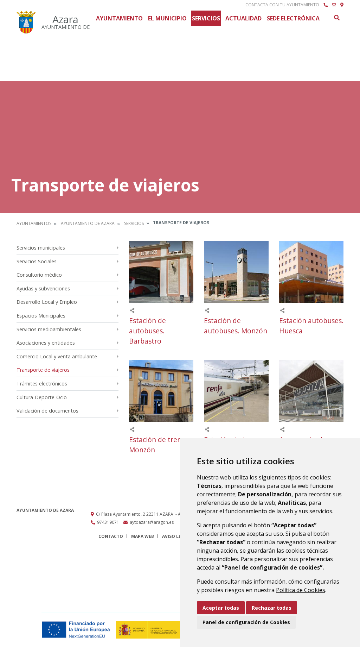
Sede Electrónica (293, 18)
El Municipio (167, 18)
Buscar (336, 18)
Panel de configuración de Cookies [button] (246, 622)
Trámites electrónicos (42, 383)
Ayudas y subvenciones (43, 288)
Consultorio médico (39, 274)
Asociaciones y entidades (46, 342)
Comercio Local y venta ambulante (57, 356)
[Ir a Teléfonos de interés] (325, 5)
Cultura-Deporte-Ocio (42, 397)
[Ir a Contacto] (334, 5)
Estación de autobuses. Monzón (235, 325)
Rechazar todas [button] (271, 607)
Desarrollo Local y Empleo (47, 302)
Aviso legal (175, 536)
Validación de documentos (47, 410)
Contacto (110, 536)
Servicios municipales (41, 247)
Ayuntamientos (34, 223)
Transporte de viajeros (43, 369)
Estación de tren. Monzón (156, 444)
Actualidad (243, 18)
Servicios (206, 18)
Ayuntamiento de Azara (88, 223)
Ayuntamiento (119, 18)
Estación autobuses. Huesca (311, 325)
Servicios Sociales (37, 261)
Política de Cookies (300, 590)
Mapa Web (142, 536)
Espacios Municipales (41, 315)
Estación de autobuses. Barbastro (147, 331)
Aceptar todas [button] (220, 607)
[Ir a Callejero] (341, 5)
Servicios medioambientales (49, 329)
